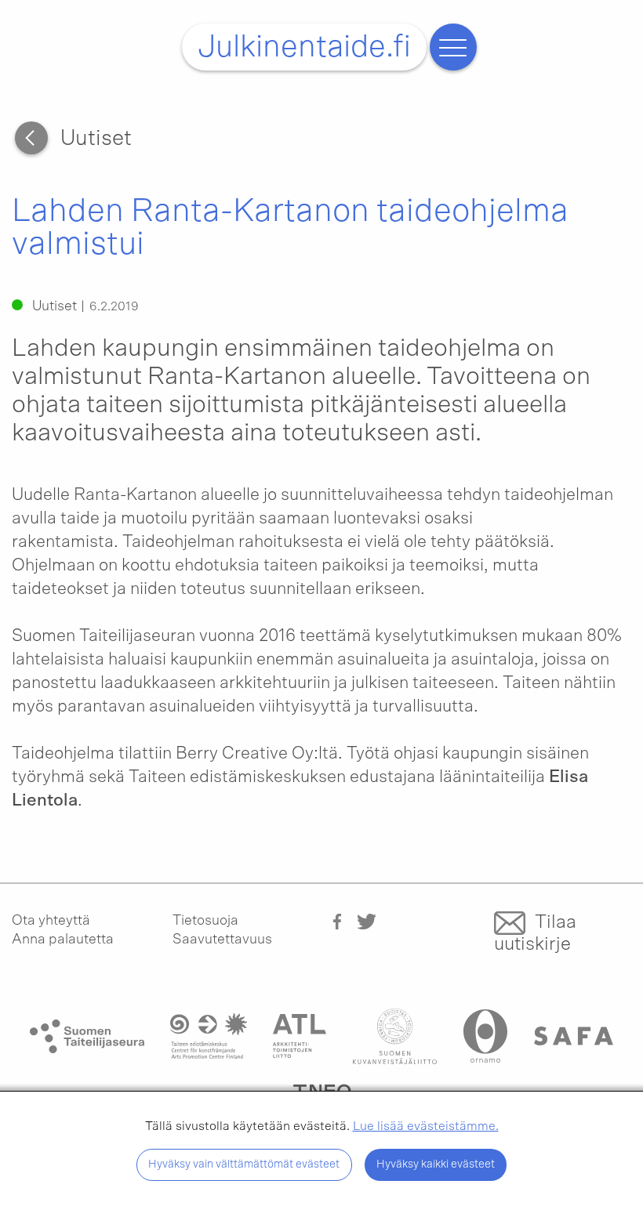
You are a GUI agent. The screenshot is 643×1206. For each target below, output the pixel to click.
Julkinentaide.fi (304, 47)
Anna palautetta (63, 940)
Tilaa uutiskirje (535, 933)
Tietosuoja (205, 921)
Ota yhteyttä (51, 921)
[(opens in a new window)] (337, 920)
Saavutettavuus (222, 940)
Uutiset (96, 139)
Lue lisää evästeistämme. (426, 1126)
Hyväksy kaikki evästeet (435, 1164)
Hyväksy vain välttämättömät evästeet (244, 1164)
